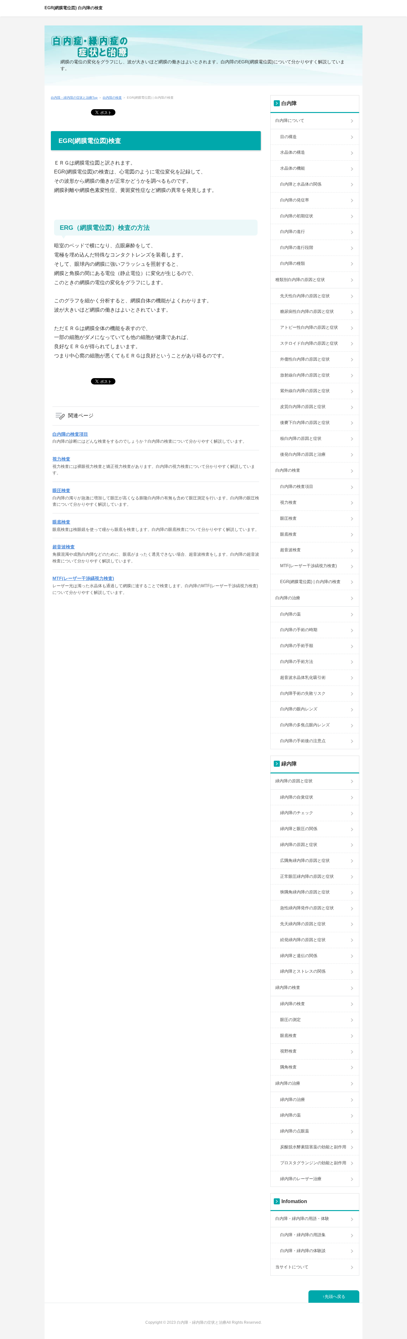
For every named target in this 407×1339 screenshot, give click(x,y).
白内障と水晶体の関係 (300, 184)
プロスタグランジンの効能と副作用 (313, 1162)
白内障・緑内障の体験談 (303, 1250)
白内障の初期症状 (296, 216)
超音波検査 (63, 546)
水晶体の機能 (292, 168)
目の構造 (288, 136)
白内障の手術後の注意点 (303, 740)
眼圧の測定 (290, 1019)
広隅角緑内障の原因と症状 (305, 860)
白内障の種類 (292, 263)
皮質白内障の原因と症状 (303, 406)
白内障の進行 (292, 231)
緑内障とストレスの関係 (303, 971)
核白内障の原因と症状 (300, 438)
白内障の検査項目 (70, 434)
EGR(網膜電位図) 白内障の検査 (74, 7)
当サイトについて (291, 1267)
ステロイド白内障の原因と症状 (309, 343)
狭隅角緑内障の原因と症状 (305, 892)
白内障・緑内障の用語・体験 (302, 1218)
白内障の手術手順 (296, 645)
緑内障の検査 (287, 987)
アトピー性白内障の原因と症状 (309, 327)
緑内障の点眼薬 (294, 1131)
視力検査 (61, 459)
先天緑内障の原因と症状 (303, 923)
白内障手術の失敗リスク (303, 693)
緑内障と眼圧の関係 (298, 828)
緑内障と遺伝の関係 (298, 955)
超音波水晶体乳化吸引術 (303, 677)
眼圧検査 (61, 490)
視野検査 (288, 1051)
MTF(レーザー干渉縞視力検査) (83, 578)
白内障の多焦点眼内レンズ (305, 724)
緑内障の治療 (287, 1083)
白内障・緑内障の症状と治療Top (74, 97)
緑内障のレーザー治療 (300, 1178)
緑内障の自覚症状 (296, 797)
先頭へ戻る (335, 1296)
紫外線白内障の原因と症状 (305, 390)
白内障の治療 (287, 598)
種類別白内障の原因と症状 (300, 279)
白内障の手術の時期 (298, 629)
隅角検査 (288, 1067)
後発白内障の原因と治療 (303, 454)
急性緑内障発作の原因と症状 (307, 908)
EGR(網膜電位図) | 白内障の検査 (310, 581)
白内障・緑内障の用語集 (303, 1234)
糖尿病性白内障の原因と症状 (307, 311)
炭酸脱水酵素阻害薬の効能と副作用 (313, 1147)
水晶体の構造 (292, 152)
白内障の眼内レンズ (298, 709)
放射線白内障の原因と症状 (305, 375)
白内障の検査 (112, 97)
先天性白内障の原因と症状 (305, 295)
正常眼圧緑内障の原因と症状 (307, 876)
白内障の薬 (290, 614)
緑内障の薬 (290, 1115)
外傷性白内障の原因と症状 (305, 359)
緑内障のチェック (296, 812)
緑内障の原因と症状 (294, 781)
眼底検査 (61, 522)
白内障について (289, 120)
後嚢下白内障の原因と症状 (305, 422)
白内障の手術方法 (296, 661)
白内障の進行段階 (296, 247)
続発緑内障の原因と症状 (303, 939)
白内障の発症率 (294, 200)
